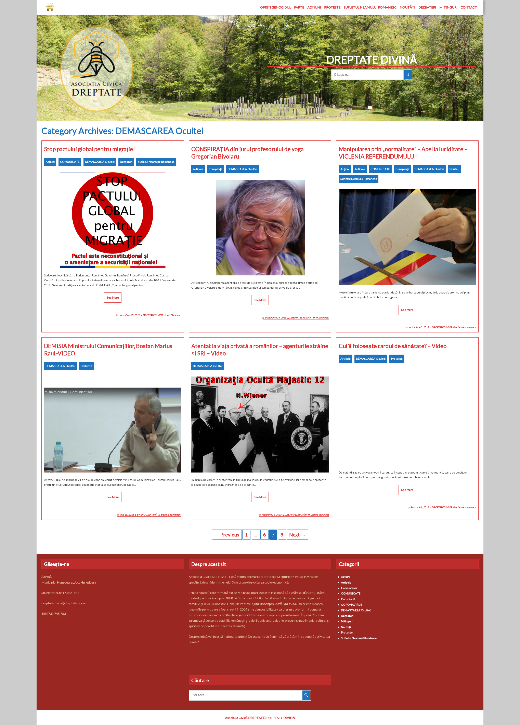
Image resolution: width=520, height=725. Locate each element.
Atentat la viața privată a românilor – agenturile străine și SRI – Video (259, 349)
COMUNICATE (70, 161)
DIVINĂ (289, 718)
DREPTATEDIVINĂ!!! (154, 315)
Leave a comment (467, 327)
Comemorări (349, 588)
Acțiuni (314, 7)
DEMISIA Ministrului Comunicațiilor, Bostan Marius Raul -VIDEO (108, 349)
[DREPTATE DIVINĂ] (50, 7)
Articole (198, 169)
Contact (469, 7)
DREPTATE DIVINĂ (371, 59)
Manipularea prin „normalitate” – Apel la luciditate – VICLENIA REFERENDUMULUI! (403, 153)
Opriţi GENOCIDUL (275, 7)
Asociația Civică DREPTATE (245, 718)
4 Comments (322, 317)
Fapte (299, 7)
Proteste (332, 7)
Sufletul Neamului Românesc (370, 7)
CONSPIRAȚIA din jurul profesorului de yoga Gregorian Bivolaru (247, 153)
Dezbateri (427, 7)
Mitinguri (448, 7)
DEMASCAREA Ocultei (100, 161)
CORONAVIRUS (351, 604)
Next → (297, 534)
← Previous (226, 534)
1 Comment (175, 315)
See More (113, 297)
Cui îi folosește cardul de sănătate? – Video (393, 345)
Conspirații (215, 169)
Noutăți (407, 7)
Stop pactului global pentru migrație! (89, 149)
